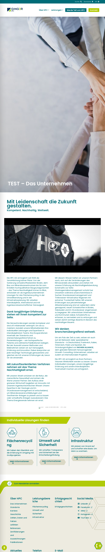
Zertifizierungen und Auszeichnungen (17, 535)
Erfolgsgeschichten (63, 506)
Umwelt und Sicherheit (38, 512)
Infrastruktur (38, 517)
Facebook (85, 507)
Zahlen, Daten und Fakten (18, 519)
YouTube (84, 517)
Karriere (13, 510)
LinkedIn (84, 503)
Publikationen (16, 542)
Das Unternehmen (18, 503)
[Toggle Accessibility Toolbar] (4, 547)
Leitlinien (14, 524)
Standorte (15, 507)
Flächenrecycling (40, 506)
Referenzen (15, 528)
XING (82, 510)
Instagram (85, 514)
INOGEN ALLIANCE (85, 347)
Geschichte (15, 514)
